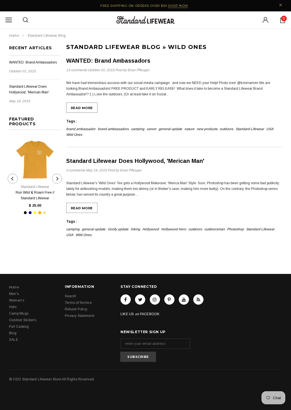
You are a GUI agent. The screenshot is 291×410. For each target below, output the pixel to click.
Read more (82, 108)
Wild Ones (74, 135)
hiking (135, 229)
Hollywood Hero (173, 229)
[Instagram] (155, 299)
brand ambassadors (113, 129)
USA (269, 129)
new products (207, 129)
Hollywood (150, 229)
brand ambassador (80, 129)
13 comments (77, 70)
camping (137, 129)
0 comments (76, 170)
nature (189, 129)
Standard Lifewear (250, 129)
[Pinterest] (169, 299)
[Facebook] (125, 299)
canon (151, 129)
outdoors (226, 129)
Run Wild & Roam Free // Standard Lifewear (35, 195)
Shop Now (178, 6)
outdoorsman (214, 229)
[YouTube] (184, 299)
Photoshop (235, 229)
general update (170, 129)
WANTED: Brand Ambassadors (33, 62)
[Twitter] (140, 299)
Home (14, 36)
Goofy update (118, 229)
